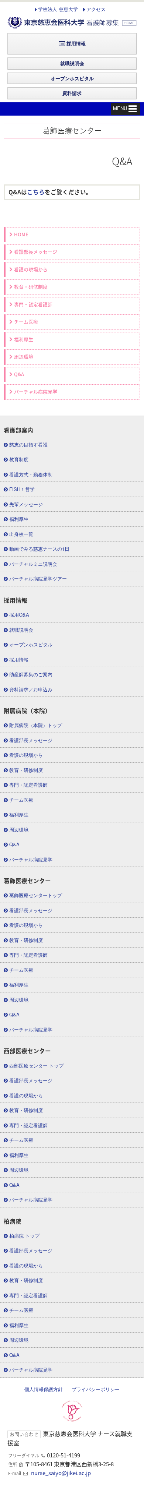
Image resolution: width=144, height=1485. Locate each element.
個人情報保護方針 (43, 1389)
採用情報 (76, 43)
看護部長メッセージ (35, 252)
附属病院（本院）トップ (35, 725)
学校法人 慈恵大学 (58, 9)
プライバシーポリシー (96, 1389)
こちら (36, 192)
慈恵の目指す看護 (28, 444)
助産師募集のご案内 (30, 674)
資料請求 (72, 92)
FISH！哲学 (22, 489)
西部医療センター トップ (36, 1065)
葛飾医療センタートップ (35, 895)
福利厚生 (23, 339)
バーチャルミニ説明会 (33, 563)
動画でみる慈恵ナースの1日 (39, 548)
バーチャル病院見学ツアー (38, 578)
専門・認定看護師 (33, 304)
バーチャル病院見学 (35, 391)
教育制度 (18, 459)
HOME (21, 234)
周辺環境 (23, 357)
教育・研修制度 (31, 287)
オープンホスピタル (72, 78)
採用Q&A (19, 614)
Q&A (19, 374)
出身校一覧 (21, 533)
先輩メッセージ (26, 504)
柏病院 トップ (24, 1235)
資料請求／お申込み (30, 689)
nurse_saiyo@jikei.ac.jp (61, 1473)
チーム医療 (26, 322)
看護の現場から (31, 269)
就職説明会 (72, 63)
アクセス (96, 9)
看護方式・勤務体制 (30, 474)
